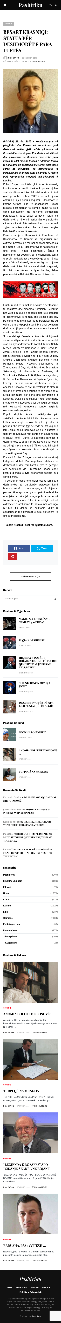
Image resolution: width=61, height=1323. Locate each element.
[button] (5, 5)
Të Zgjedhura (10, 942)
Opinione (9, 24)
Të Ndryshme (10, 936)
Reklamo (46, 1287)
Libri (5, 912)
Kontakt (35, 1287)
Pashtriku (30, 4)
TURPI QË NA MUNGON (33, 771)
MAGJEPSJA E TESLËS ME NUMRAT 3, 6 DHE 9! (34, 620)
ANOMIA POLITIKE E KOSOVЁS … (38, 752)
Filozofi (7, 887)
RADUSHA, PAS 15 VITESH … (24, 1245)
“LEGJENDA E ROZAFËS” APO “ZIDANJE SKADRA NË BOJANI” (26, 1166)
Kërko (55, 599)
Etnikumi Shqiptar (12, 881)
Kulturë (7, 905)
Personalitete (10, 930)
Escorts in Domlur (12, 797)
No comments (38, 61)
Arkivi (10, 1287)
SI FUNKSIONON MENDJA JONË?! (34, 684)
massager (8, 834)
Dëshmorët (9, 874)
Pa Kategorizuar (11, 924)
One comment (40, 1032)
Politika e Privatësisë (30, 1292)
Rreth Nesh (21, 1287)
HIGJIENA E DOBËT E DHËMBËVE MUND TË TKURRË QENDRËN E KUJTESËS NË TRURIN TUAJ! (38, 662)
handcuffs (8, 849)
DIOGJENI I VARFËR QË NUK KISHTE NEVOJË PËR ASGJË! (36, 704)
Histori (6, 893)
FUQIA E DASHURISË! (32, 640)
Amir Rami (36, 1316)
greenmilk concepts (13, 809)
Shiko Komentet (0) (30, 576)
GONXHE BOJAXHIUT (32, 732)
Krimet (6, 899)
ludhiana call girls (12, 821)
